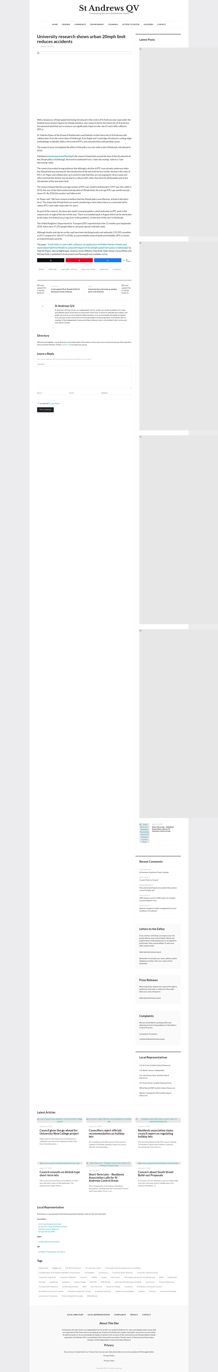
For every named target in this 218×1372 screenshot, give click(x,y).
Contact (161, 24)
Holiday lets (172, 1277)
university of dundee (168, 1291)
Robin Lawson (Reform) (49, 1229)
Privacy (134, 1315)
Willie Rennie (92, 1296)
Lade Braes (53, 1282)
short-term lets (96, 1287)
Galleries (148, 24)
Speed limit (104, 269)
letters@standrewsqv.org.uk (150, 952)
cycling (104, 1277)
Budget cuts (57, 1268)
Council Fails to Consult (148, 880)
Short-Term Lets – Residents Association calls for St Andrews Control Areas (163, 829)
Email (72, 393)
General (66, 24)
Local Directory (75, 1315)
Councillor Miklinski (68, 1277)
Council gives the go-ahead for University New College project (59, 1132)
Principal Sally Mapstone (48, 1287)
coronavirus (103, 1273)
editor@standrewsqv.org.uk (150, 998)
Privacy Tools (109, 1361)
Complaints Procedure (148, 1034)
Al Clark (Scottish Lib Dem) (50, 1224)
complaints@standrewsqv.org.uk (152, 1039)
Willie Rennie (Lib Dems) (49, 1242)
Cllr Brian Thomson (73, 1268)
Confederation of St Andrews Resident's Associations (59, 1273)
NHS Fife (93, 1282)
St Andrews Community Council (149, 1287)
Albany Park (43, 1268)
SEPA (84, 1287)
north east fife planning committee (128, 1282)
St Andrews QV (109, 8)
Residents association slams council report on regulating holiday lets (155, 1133)
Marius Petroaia (145, 885)
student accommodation (124, 1291)
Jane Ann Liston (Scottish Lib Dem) (53, 1226)
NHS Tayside (106, 1282)
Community (80, 24)
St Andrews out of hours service (51, 1291)
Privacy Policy (54, 403)
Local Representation (99, 1315)
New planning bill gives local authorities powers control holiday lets (158, 889)
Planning (113, 24)
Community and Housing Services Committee (122, 1268)
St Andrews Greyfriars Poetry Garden (154, 872)
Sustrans (152, 1291)
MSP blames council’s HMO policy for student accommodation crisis (157, 899)
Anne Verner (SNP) (47, 1231)
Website (104, 393)
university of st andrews (48, 1296)
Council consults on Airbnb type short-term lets (60, 1173)
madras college (80, 1282)
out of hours (150, 1282)
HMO (161, 1277)
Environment (97, 24)
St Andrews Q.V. (65, 306)
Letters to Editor (131, 24)
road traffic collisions (69, 269)
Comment (41, 364)
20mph (41, 269)
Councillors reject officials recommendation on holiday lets (107, 1133)
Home (55, 24)
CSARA (94, 1277)
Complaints (120, 1315)
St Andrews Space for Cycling (79, 1291)
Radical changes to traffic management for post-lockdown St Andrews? (158, 909)
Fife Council (115, 1277)
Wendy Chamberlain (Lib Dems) (52, 1252)
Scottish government (70, 1287)
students (141, 1291)
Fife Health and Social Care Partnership (139, 1277)
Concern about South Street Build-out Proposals (155, 1173)
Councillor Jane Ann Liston (147, 1273)
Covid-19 (83, 1277)
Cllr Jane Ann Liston (93, 1268)
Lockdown (66, 1282)
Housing (42, 1282)
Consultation (89, 1273)
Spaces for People (89, 269)
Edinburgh (52, 269)
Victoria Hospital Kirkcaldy (72, 1296)
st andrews (117, 269)
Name (40, 393)
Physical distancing (166, 1282)
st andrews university (103, 1291)
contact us (66, 345)
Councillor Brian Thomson (122, 1273)
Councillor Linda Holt (47, 1277)
